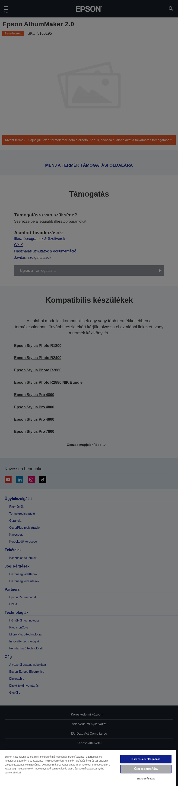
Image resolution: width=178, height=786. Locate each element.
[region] (88, 768)
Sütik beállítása (146, 778)
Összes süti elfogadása (146, 759)
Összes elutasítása (146, 768)
